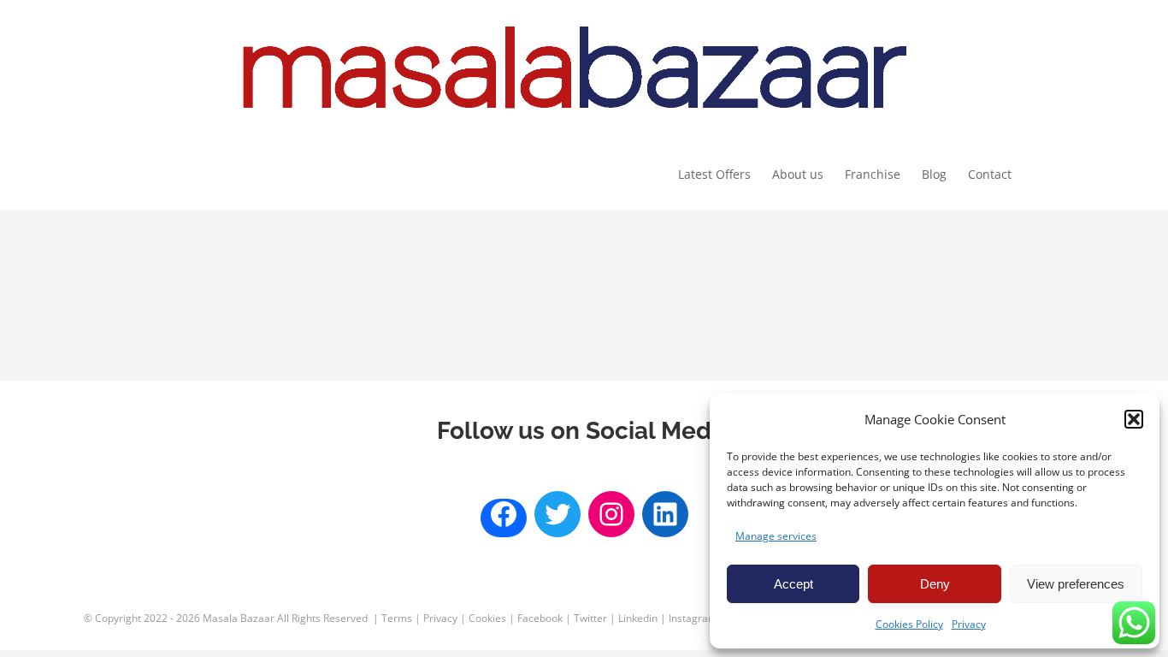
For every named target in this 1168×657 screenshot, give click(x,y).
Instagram (693, 618)
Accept (793, 584)
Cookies (487, 618)
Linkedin (638, 618)
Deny (935, 584)
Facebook (540, 618)
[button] (1133, 419)
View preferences (1075, 584)
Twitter (590, 618)
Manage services (776, 536)
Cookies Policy (909, 624)
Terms (396, 618)
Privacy (969, 624)
